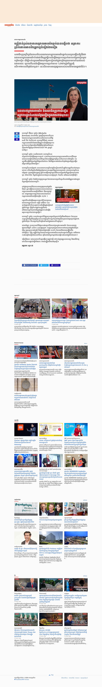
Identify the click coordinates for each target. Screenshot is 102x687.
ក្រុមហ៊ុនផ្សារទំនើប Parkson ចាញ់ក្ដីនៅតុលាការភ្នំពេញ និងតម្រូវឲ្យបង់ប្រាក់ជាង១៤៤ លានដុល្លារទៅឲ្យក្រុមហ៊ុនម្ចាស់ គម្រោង (50, 551)
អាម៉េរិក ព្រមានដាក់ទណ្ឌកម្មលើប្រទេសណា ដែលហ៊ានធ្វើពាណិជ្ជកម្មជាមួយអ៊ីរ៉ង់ (25, 597)
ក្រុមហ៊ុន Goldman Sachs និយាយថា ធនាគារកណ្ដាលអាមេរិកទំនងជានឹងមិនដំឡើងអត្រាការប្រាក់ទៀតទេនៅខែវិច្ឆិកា (25, 366)
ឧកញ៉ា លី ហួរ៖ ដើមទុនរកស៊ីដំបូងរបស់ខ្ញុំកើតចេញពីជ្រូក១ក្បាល (25, 549)
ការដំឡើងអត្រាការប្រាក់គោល (22, 126)
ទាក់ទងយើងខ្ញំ (71, 678)
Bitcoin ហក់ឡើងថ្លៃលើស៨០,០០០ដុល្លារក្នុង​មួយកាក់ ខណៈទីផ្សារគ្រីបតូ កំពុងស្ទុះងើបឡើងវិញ (50, 632)
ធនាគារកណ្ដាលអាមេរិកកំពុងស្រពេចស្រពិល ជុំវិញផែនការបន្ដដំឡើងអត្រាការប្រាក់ (50, 365)
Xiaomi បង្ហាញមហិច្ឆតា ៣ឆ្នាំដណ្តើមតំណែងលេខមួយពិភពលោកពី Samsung (25, 442)
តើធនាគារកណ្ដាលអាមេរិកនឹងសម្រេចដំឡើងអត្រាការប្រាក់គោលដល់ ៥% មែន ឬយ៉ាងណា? (76, 365)
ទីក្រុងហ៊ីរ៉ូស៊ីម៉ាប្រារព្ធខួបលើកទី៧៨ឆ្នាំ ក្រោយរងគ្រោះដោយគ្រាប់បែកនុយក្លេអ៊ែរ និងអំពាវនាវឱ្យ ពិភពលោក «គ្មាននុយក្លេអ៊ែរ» (31, 321)
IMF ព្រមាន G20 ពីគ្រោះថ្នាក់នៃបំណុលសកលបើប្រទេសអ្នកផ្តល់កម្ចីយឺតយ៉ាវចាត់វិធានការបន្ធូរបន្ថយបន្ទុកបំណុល (75, 442)
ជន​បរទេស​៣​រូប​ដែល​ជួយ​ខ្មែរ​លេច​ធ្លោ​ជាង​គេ (50, 521)
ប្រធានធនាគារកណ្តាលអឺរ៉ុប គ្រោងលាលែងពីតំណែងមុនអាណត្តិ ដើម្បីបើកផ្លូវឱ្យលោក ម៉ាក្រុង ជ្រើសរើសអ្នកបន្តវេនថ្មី (25, 473)
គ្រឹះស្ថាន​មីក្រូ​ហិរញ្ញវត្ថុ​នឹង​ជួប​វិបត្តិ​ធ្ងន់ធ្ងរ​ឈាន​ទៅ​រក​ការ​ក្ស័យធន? (75, 521)
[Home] (9, 25)
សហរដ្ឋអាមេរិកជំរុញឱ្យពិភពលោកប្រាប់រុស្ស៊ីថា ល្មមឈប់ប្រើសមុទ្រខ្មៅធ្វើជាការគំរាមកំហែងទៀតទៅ (66, 207)
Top (52, 675)
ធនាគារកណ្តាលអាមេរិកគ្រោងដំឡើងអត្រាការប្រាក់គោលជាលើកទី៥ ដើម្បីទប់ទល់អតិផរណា (25, 397)
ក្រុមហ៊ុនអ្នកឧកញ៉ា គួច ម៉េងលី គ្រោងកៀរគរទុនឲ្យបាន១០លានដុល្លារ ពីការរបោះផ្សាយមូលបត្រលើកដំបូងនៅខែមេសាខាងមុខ (50, 476)
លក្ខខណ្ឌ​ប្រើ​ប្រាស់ (84, 678)
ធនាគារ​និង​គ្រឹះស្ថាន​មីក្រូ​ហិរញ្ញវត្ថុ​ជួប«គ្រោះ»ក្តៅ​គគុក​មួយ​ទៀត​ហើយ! (24, 521)
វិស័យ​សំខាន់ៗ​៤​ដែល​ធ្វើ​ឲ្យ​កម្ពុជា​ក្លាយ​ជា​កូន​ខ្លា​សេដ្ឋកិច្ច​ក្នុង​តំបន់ (75, 549)
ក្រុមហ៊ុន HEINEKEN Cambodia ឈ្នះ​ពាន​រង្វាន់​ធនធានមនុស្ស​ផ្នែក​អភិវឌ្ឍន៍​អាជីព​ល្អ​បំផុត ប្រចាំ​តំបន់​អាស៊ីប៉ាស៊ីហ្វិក (75, 473)
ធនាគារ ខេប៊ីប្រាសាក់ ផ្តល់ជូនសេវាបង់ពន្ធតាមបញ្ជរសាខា (50, 441)
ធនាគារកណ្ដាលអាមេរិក (34, 126)
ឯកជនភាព (77, 678)
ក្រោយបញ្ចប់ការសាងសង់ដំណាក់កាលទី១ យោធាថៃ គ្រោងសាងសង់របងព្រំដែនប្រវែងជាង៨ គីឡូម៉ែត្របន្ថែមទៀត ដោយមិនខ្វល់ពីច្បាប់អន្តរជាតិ (50, 598)
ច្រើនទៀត (85, 500)
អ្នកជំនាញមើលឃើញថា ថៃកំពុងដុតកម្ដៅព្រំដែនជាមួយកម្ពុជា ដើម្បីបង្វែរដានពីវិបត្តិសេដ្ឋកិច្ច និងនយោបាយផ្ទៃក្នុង (75, 632)
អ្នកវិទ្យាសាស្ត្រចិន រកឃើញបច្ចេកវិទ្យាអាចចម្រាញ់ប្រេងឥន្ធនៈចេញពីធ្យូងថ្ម (75, 596)
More (85, 343)
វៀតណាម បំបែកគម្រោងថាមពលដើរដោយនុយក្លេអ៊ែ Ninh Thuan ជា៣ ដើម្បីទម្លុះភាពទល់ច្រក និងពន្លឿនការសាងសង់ (24, 633)
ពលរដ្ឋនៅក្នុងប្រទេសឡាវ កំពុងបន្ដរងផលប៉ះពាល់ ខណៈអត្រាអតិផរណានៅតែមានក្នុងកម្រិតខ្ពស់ (68, 321)
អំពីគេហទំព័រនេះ (64, 678)
